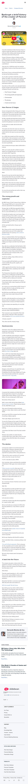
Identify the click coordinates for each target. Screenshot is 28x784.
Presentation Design (8, 754)
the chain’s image (9, 351)
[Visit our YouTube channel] (4, 781)
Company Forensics (18, 8)
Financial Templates (8, 767)
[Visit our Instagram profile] (24, 781)
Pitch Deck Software (9, 765)
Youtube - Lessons (8, 732)
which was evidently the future (17, 316)
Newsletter (6, 717)
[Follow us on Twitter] (14, 781)
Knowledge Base (8, 730)
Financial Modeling (8, 752)
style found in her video (9, 375)
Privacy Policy (6, 777)
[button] (25, 3)
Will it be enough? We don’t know (10, 585)
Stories (11, 8)
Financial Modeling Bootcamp (11, 737)
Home (6, 8)
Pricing (5, 712)
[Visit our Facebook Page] (19, 781)
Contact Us (19, 777)
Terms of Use (13, 777)
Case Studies (7, 734)
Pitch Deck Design (8, 749)
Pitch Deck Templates (9, 769)
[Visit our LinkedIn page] (9, 781)
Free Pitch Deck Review (9, 772)
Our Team (6, 710)
